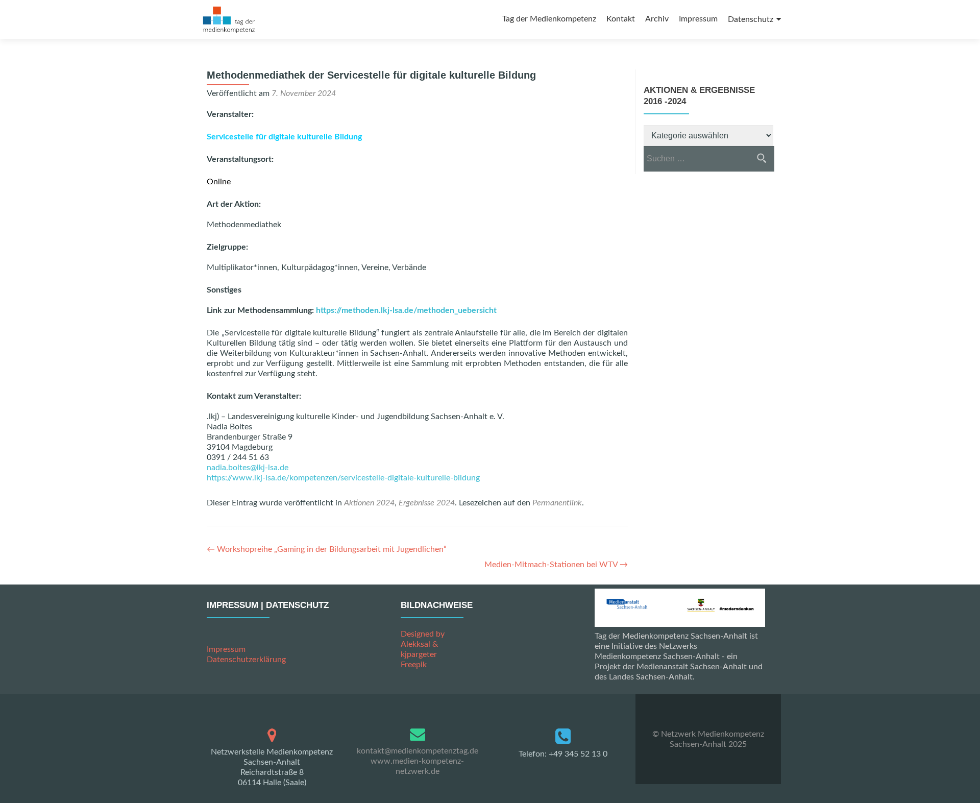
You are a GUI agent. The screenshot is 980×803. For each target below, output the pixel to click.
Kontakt (620, 19)
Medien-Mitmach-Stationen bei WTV (556, 565)
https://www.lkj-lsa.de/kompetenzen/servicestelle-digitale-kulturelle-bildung (343, 478)
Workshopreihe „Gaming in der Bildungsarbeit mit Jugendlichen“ (327, 549)
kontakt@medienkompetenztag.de (417, 751)
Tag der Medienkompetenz (549, 19)
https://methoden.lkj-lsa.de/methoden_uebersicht (406, 310)
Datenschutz (750, 19)
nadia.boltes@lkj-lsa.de (247, 468)
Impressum (698, 19)
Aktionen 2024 (369, 503)
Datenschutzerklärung (246, 659)
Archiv (657, 19)
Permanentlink (557, 503)
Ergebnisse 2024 (427, 503)
